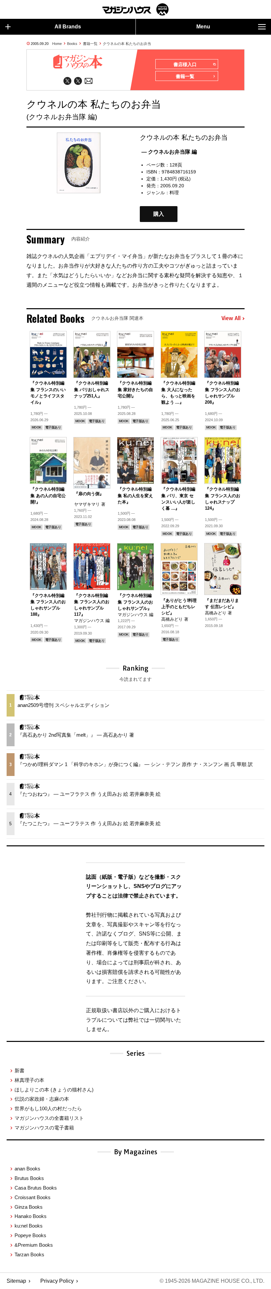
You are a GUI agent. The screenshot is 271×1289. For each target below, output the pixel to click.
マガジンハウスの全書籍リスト (49, 1118)
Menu (203, 26)
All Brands (68, 26)
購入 (158, 214)
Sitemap (16, 1281)
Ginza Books (29, 1207)
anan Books (27, 1168)
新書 (19, 1070)
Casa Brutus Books (36, 1188)
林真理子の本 (29, 1080)
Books (72, 44)
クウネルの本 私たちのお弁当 (127, 44)
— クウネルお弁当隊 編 (169, 152)
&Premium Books (34, 1245)
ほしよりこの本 (54, 1089)
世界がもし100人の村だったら (48, 1108)
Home (57, 44)
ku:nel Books (29, 1226)
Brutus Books (29, 1178)
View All (231, 318)
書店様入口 (185, 64)
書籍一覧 (90, 44)
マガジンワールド (135, 9)
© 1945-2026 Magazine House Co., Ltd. (212, 1281)
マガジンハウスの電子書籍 (44, 1127)
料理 (174, 192)
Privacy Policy (57, 1281)
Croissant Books (33, 1197)
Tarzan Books (29, 1254)
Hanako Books (31, 1216)
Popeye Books (30, 1235)
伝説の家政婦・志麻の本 (42, 1099)
